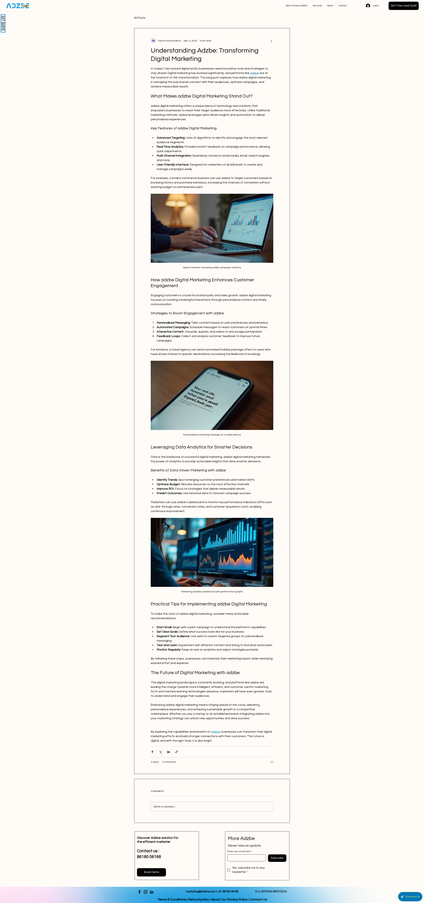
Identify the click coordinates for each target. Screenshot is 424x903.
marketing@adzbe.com (200, 891)
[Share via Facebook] (152, 751)
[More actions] (271, 41)
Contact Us (258, 899)
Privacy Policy (237, 899)
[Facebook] (139, 891)
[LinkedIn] (151, 891)
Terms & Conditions (171, 899)
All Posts (139, 17)
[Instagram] (145, 891)
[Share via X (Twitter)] (160, 751)
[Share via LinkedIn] (168, 751)
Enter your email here (239, 851)
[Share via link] (176, 751)
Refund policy (198, 899)
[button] (404, 6)
